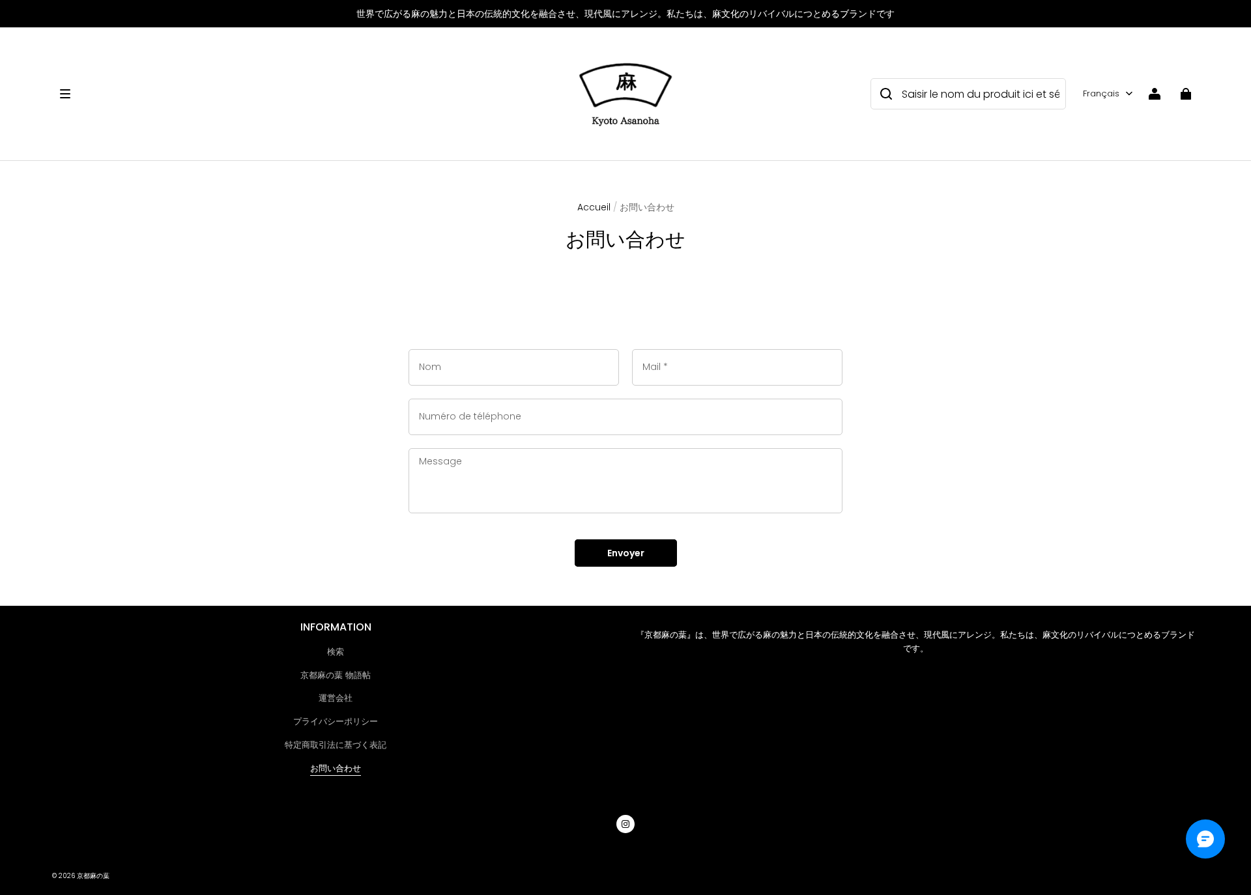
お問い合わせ (335, 768)
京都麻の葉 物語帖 (335, 675)
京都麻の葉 (93, 876)
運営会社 (335, 698)
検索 (335, 652)
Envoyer (625, 553)
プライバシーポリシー (335, 721)
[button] (310, 94)
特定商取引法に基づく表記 (335, 745)
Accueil (594, 207)
